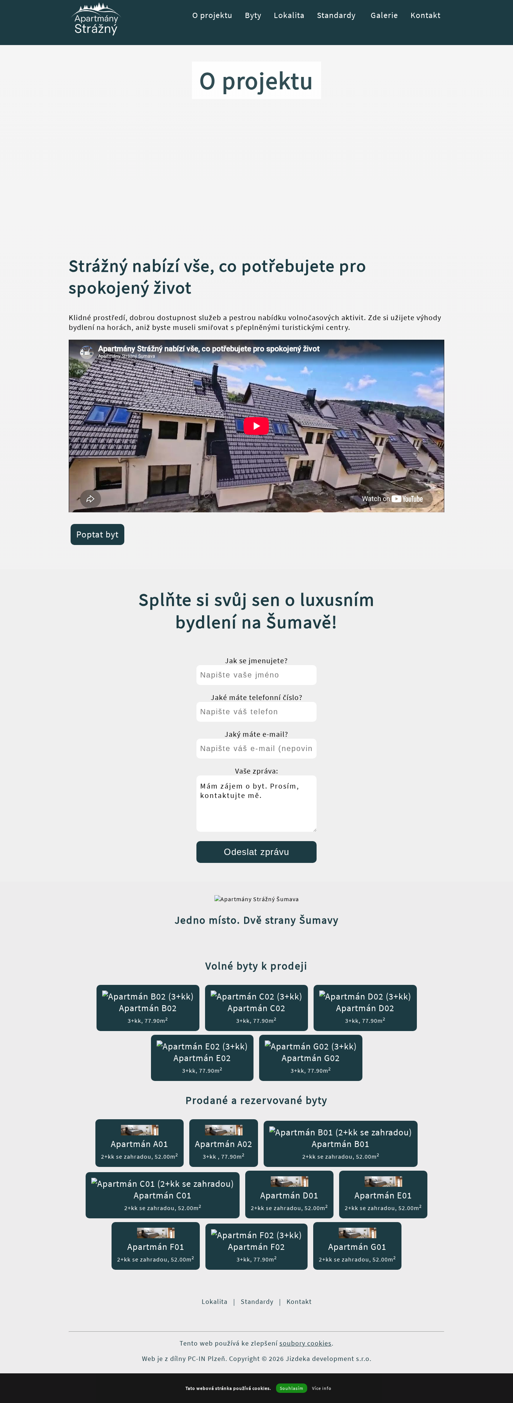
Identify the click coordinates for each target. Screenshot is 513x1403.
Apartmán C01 (162, 1200)
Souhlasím (291, 1388)
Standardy (336, 15)
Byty (253, 15)
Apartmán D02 (365, 1013)
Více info (322, 1388)
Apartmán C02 (256, 1013)
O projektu (212, 15)
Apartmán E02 (202, 1063)
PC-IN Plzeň (206, 1358)
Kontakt (425, 15)
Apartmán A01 (139, 1149)
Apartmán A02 (223, 1149)
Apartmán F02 (256, 1252)
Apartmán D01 (289, 1200)
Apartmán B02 (148, 1013)
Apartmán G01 (357, 1252)
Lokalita (289, 15)
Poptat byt (97, 534)
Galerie (384, 15)
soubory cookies (305, 1343)
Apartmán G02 (311, 1063)
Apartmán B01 (340, 1149)
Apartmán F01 (155, 1252)
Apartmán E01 (383, 1200)
